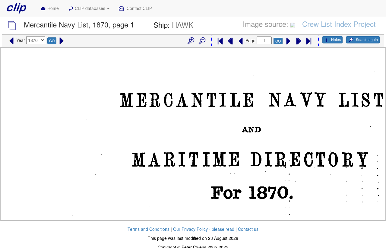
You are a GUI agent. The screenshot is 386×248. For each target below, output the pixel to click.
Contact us (248, 229)
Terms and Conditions (148, 229)
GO (52, 40)
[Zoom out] (201, 41)
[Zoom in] (190, 41)
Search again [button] (366, 39)
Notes (336, 39)
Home (53, 8)
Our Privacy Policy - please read (203, 229)
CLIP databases (90, 8)
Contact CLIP (138, 8)
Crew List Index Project (339, 23)
